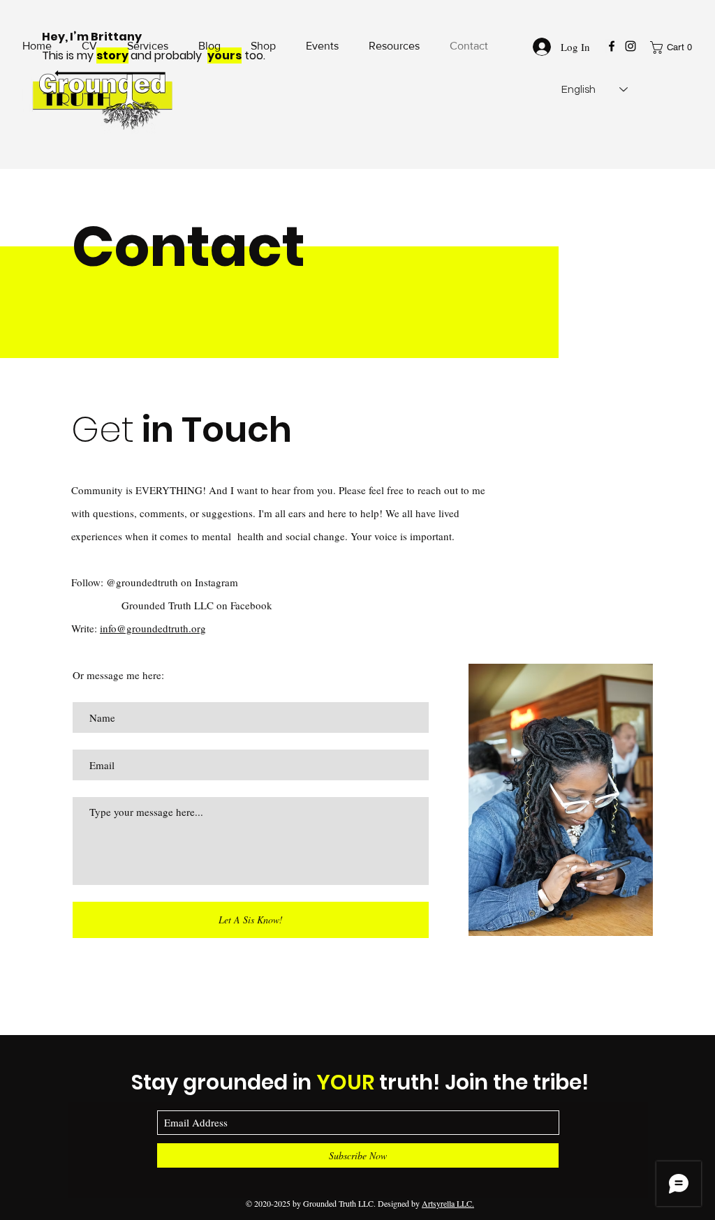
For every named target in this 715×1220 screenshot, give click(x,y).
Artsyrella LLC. (448, 1203)
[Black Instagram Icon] (630, 46)
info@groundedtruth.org (153, 628)
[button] (674, 47)
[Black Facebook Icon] (612, 46)
